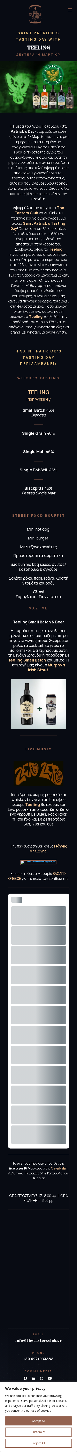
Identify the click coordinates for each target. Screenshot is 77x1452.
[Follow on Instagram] (41, 1378)
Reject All (38, 1443)
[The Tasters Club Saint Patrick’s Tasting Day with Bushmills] (38, 861)
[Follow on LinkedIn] (33, 1378)
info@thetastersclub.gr (38, 1340)
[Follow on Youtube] (50, 1378)
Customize (38, 1432)
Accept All (38, 1421)
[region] (38, 1417)
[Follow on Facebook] (25, 1378)
